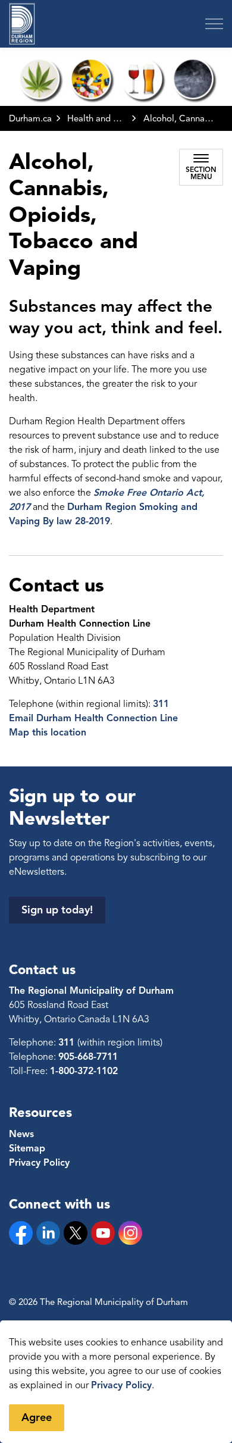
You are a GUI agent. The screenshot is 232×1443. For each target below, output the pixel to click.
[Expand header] (214, 24)
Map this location (47, 732)
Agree (36, 1417)
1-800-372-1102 (84, 1071)
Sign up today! (57, 909)
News (21, 1134)
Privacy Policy (121, 1385)
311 (161, 704)
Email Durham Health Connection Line (93, 718)
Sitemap (27, 1148)
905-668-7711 (88, 1057)
